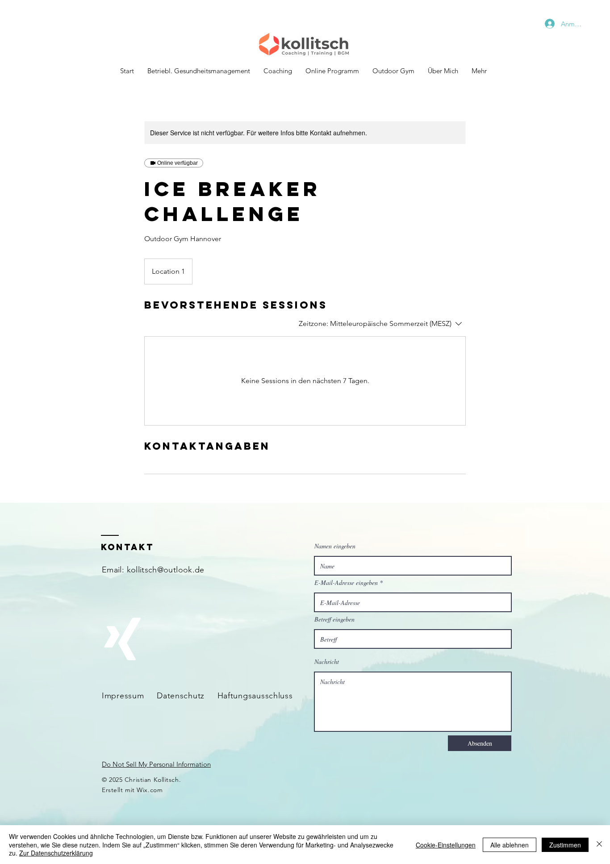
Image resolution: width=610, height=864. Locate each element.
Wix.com (150, 790)
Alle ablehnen (509, 844)
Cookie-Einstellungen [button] (446, 844)
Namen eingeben (334, 546)
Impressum (123, 696)
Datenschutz (181, 696)
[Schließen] (599, 844)
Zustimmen (565, 844)
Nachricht (326, 662)
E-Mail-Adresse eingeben (346, 583)
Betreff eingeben (334, 619)
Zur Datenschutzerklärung (56, 852)
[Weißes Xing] (122, 639)
